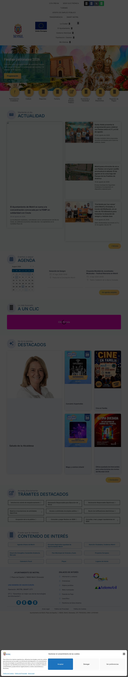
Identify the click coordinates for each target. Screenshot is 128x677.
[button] (124, 654)
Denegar (86, 664)
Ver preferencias (112, 664)
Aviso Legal (31, 673)
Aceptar (61, 664)
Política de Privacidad (21, 673)
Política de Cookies (8, 673)
